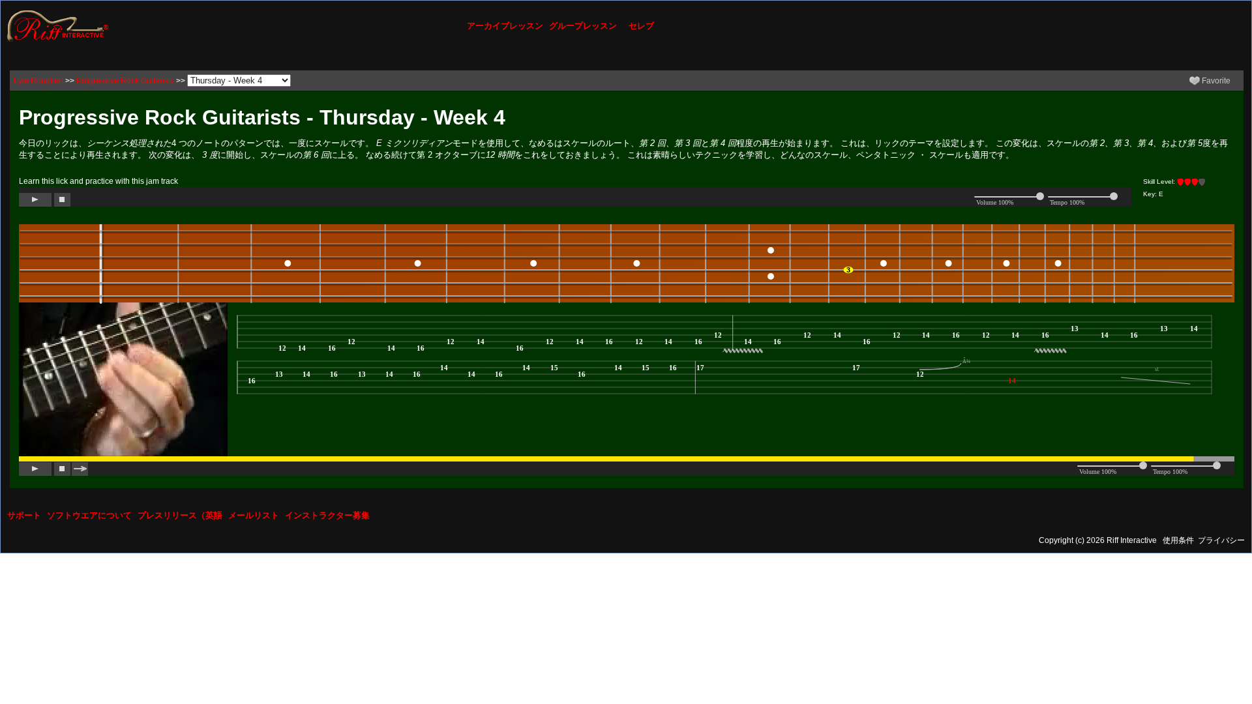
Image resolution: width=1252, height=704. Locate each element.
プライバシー (1221, 540)
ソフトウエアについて (89, 515)
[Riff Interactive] (58, 25)
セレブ (641, 26)
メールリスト (253, 515)
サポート (24, 515)
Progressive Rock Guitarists (125, 80)
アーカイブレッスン (505, 26)
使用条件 (1178, 540)
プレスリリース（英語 (180, 515)
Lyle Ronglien (38, 80)
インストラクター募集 (327, 515)
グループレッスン (583, 26)
